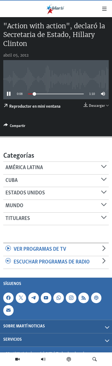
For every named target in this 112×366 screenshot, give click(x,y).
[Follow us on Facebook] (8, 298)
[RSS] (83, 298)
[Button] (14, 127)
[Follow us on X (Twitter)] (21, 298)
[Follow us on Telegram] (33, 298)
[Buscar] (94, 359)
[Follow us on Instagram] (71, 298)
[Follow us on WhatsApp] (58, 298)
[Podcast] (69, 359)
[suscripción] (8, 310)
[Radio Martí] (43, 359)
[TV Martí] (17, 359)
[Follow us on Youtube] (46, 298)
